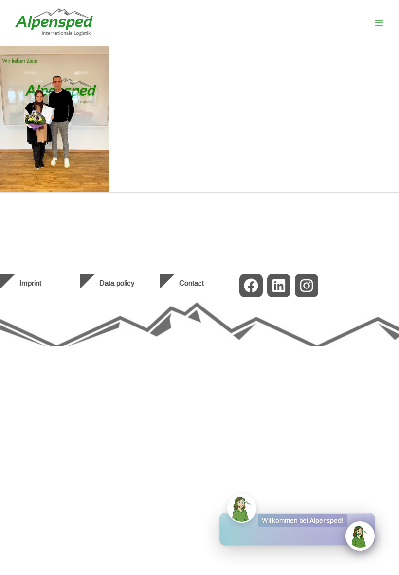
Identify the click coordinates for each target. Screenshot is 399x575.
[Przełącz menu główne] (379, 23)
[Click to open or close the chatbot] (360, 536)
